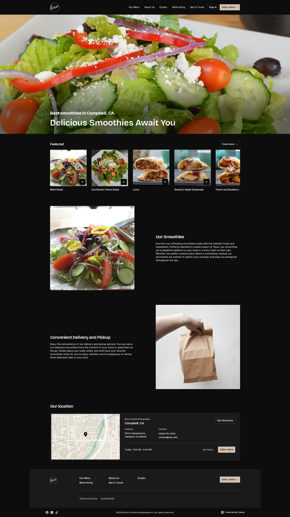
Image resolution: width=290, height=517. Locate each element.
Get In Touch (197, 7)
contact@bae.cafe (168, 437)
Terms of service (88, 498)
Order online (226, 449)
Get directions (225, 420)
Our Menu (134, 7)
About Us (149, 7)
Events (163, 7)
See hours (208, 449)
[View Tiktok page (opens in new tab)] (57, 512)
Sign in (213, 7)
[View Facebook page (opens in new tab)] (47, 512)
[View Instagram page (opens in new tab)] (52, 512)
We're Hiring (178, 7)
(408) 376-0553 (166, 433)
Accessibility (107, 498)
